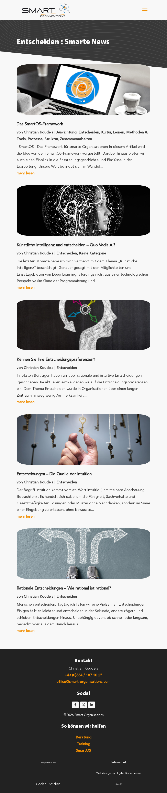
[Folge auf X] (83, 705)
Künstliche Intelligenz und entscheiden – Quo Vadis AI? (66, 245)
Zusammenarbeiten (76, 139)
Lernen (118, 132)
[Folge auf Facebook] (75, 705)
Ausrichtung (66, 132)
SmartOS (83, 750)
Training (83, 744)
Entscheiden (89, 132)
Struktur (51, 139)
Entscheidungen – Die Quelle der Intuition (54, 474)
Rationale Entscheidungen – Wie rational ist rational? (64, 588)
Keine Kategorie (92, 253)
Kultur (106, 132)
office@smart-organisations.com (83, 682)
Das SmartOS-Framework (40, 124)
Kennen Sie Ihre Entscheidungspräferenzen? (56, 360)
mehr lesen (26, 173)
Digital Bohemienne (128, 773)
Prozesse (35, 139)
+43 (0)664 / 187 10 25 (83, 675)
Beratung (83, 737)
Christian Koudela (39, 132)
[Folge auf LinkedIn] (91, 705)
